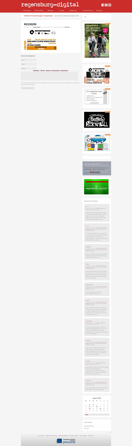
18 (89, 408)
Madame (88, 247)
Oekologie (66, 16)
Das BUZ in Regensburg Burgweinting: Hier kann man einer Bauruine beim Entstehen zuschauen (96, 229)
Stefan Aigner (36, 27)
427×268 (67, 27)
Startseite (27, 10)
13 (96, 406)
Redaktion (73, 10)
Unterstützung (88, 10)
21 (100, 408)
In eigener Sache (74, 435)
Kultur (62, 10)
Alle (56, 16)
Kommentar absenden (27, 88)
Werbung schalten (63, 435)
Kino (77, 16)
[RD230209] (40, 39)
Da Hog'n (86, 428)
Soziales (72, 16)
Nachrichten (38, 10)
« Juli (86, 414)
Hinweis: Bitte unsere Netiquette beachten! (50, 70)
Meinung (50, 10)
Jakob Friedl (89, 285)
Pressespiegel (83, 435)
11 (89, 406)
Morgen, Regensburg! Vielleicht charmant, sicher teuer (95, 209)
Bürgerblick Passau (89, 426)
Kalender (99, 10)
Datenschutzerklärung (51, 435)
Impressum (41, 435)
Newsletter (91, 435)
